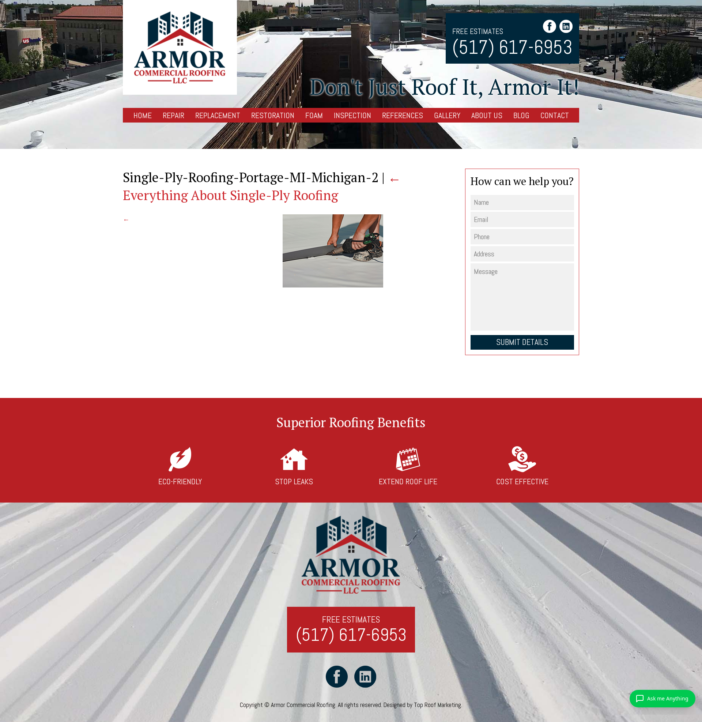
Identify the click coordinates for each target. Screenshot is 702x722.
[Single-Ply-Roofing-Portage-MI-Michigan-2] (333, 285)
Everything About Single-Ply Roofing (262, 186)
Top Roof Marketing (437, 705)
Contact (554, 115)
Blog (521, 115)
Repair (173, 115)
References (402, 115)
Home (142, 115)
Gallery (447, 115)
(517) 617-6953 (512, 47)
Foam (314, 115)
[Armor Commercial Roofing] (180, 47)
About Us (486, 115)
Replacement (217, 115)
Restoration (272, 115)
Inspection (352, 115)
